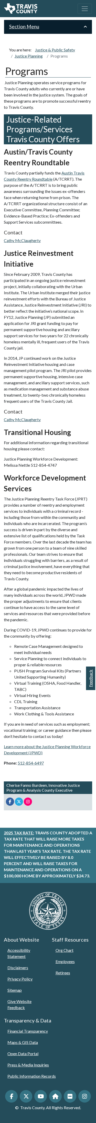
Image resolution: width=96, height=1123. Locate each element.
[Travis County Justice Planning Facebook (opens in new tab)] (10, 802)
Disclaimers (17, 967)
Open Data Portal (22, 1053)
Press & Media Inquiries (28, 1064)
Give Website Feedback (19, 1004)
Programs (59, 55)
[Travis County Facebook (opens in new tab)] (11, 1096)
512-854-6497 (31, 762)
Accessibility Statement (18, 953)
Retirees (63, 972)
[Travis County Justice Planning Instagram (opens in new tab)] (28, 802)
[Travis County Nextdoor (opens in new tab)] (55, 1096)
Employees (65, 961)
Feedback (90, 678)
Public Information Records (31, 1076)
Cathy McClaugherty (22, 240)
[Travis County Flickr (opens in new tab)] (70, 1096)
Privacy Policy (20, 978)
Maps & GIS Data (22, 1042)
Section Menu (24, 26)
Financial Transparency (27, 1031)
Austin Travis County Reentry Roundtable (44, 175)
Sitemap (14, 990)
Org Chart (64, 950)
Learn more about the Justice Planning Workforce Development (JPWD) (47, 749)
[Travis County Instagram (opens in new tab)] (84, 1096)
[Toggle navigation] (85, 9)
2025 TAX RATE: (19, 832)
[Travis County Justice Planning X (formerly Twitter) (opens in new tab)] (19, 802)
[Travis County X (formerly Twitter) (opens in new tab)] (26, 1096)
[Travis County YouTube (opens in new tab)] (40, 1096)
